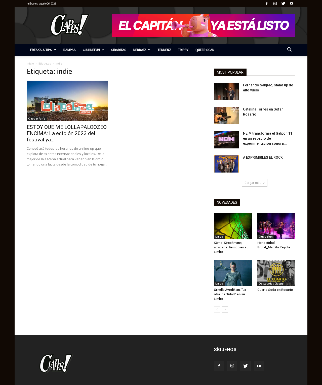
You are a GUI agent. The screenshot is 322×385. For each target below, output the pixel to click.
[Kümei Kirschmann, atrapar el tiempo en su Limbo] (233, 226)
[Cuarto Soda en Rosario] (276, 273)
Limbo (219, 236)
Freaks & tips (41, 49)
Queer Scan (204, 49)
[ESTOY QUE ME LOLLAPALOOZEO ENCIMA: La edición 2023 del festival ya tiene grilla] (67, 101)
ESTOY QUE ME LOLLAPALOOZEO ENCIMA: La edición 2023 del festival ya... (67, 133)
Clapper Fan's (36, 118)
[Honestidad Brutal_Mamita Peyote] (276, 226)
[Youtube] (291, 3)
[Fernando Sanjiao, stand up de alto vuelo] (226, 91)
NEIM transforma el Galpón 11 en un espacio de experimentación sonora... (267, 138)
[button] (289, 50)
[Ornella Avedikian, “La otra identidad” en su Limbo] (233, 273)
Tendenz (164, 49)
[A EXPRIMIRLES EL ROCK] (226, 164)
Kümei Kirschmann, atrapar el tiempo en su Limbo (231, 247)
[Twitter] (283, 3)
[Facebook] (266, 3)
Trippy (183, 49)
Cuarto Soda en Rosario (275, 290)
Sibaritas (118, 49)
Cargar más (253, 183)
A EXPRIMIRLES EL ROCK (263, 157)
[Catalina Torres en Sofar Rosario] (226, 115)
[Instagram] (275, 3)
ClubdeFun (91, 49)
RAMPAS (69, 49)
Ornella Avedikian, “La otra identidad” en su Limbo (230, 294)
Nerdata (139, 49)
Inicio (30, 63)
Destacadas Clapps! (271, 283)
